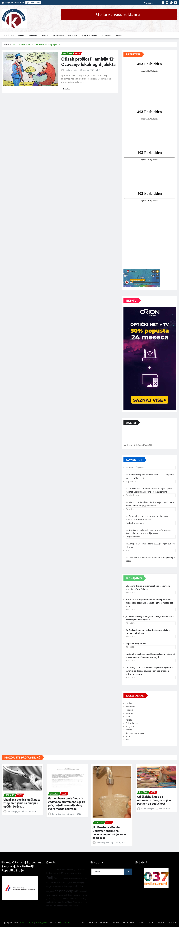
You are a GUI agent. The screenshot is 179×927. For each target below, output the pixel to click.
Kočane (65, 886)
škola (70, 905)
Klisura (76, 882)
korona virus (57, 887)
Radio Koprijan (72, 70)
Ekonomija (58, 35)
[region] (156, 878)
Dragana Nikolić (133, 536)
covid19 (60, 873)
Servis (45, 35)
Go (128, 871)
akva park (53, 870)
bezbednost (51, 873)
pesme (61, 895)
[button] (156, 878)
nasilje (48, 892)
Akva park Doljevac (65, 869)
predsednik (50, 899)
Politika (129, 720)
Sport (21, 35)
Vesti (128, 739)
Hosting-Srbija (41, 922)
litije (70, 887)
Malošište (78, 886)
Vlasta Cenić (72, 902)
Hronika (33, 35)
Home (6, 44)
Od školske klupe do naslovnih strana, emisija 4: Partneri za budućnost (154, 800)
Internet (106, 35)
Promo (119, 35)
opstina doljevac (66, 891)
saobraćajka (51, 902)
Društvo (9, 35)
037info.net (65, 922)
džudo (63, 878)
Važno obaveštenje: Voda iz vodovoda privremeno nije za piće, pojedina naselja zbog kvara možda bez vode (149, 602)
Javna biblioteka (76, 878)
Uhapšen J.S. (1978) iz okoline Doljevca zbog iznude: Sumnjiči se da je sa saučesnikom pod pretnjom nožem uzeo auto (149, 670)
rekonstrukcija (81, 899)
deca (79, 873)
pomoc (84, 895)
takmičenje (62, 902)
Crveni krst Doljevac (70, 873)
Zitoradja (60, 905)
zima (54, 905)
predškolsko (58, 899)
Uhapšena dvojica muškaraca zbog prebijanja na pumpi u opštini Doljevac (21, 803)
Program (130, 726)
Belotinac (81, 870)
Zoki (128, 550)
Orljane (81, 892)
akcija (48, 870)
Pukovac (66, 899)
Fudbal (67, 878)
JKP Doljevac (68, 882)
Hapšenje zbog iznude (136, 643)
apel (75, 870)
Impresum (172, 922)
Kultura (72, 35)
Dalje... (66, 89)
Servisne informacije (135, 733)
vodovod (80, 902)
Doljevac (53, 877)
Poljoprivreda (89, 35)
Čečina (65, 905)
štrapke (75, 905)
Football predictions (135, 523)
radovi (73, 898)
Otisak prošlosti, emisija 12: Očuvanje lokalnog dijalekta (36, 44)
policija (66, 895)
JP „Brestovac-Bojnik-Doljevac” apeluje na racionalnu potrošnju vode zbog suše (109, 832)
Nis (52, 891)
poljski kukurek (75, 895)
